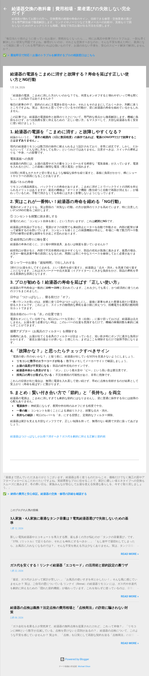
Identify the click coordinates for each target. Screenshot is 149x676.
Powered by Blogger (77, 659)
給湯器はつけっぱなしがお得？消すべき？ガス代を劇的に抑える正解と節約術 (58, 436)
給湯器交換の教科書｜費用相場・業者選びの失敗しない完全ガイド (71, 11)
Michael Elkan (84, 666)
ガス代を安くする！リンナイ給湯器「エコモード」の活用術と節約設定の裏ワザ (69, 565)
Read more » (130, 554)
